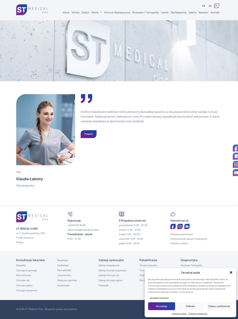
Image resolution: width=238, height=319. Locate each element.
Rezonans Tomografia (191, 265)
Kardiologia (62, 265)
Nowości (203, 12)
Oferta (94, 12)
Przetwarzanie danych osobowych (188, 238)
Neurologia (62, 260)
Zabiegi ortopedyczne (109, 265)
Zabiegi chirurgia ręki (108, 275)
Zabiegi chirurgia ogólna (110, 280)
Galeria (193, 12)
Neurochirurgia (23, 275)
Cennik (164, 12)
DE (210, 5)
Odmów (190, 306)
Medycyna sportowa (67, 280)
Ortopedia (21, 265)
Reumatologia (64, 270)
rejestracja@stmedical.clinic (83, 229)
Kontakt (215, 12)
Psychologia (63, 285)
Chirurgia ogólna (24, 285)
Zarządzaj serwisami (159, 297)
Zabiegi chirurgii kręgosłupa (112, 270)
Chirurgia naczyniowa (26, 290)
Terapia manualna (148, 265)
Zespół (85, 12)
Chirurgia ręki (22, 280)
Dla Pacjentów (179, 12)
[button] (231, 272)
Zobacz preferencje (219, 306)
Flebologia (103, 285)
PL (216, 5)
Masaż (143, 280)
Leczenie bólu (64, 275)
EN (203, 5)
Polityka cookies (179, 313)
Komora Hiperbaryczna (117, 12)
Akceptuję (161, 306)
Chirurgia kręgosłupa (26, 270)
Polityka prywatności (198, 313)
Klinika (75, 12)
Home (66, 12)
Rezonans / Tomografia (145, 12)
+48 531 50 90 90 (77, 225)
